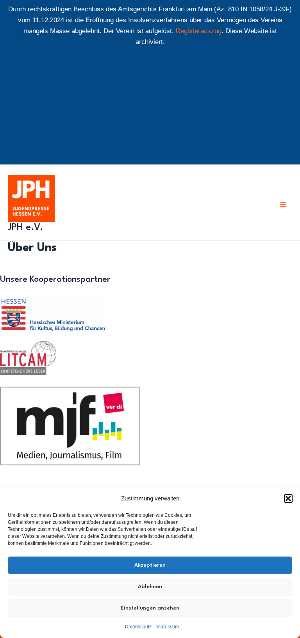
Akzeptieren (150, 565)
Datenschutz (138, 626)
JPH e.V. (25, 227)
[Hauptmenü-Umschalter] (284, 205)
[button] (288, 498)
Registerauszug (198, 31)
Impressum (167, 626)
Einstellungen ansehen (150, 608)
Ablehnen (150, 586)
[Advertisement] (150, 109)
